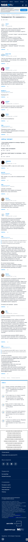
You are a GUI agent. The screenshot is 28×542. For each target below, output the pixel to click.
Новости (16, 1)
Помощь (4, 491)
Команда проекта (6, 487)
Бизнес (8, 14)
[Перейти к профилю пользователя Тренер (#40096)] (3, 115)
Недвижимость (4, 1)
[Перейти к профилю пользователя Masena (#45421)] (3, 199)
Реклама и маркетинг (15, 14)
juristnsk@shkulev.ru (18, 516)
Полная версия (5, 452)
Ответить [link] (3, 49)
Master (3, 55)
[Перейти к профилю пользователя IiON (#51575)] (3, 312)
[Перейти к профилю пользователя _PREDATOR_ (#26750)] (3, 162)
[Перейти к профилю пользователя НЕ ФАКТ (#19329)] (3, 69)
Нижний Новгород (6, 476)
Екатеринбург (5, 474)
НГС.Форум (3, 14)
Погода (21, 1)
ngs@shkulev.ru (19, 514)
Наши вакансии (5, 489)
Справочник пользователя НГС (9, 455)
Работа (11, 1)
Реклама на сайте (6, 485)
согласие (17, 10)
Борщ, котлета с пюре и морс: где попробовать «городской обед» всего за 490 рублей (15, 405)
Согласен (23, 10)
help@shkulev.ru (12, 517)
